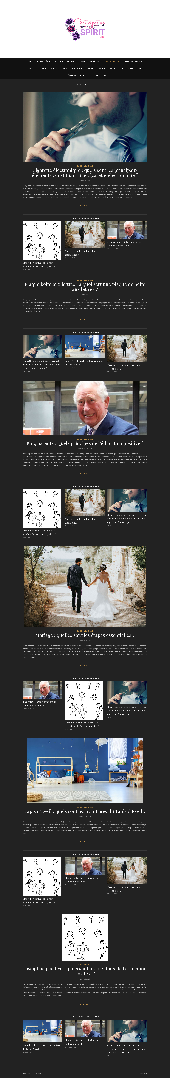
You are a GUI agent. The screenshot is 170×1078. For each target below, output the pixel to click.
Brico (141, 68)
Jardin (95, 75)
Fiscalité (31, 68)
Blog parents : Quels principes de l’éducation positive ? (85, 443)
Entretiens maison (133, 61)
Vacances (72, 61)
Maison (54, 68)
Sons (104, 75)
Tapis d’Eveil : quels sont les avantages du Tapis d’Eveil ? (85, 811)
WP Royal (37, 1074)
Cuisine (43, 68)
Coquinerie (78, 68)
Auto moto (128, 68)
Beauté (84, 75)
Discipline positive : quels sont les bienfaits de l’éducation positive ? (85, 970)
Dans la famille (111, 61)
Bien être (94, 61)
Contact (142, 1074)
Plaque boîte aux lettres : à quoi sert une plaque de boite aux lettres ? (85, 286)
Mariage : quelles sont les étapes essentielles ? (85, 635)
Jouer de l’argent (97, 68)
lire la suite (85, 206)
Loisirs (29, 61)
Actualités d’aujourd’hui (50, 61)
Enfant (114, 68)
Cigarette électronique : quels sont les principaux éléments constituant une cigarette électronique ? (85, 172)
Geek (83, 61)
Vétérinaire (70, 75)
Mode (65, 68)
